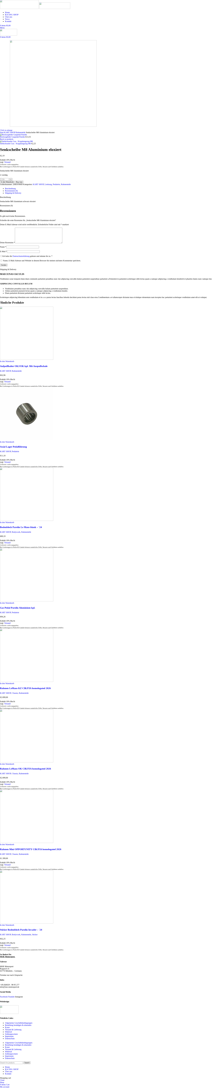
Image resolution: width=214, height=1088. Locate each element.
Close (2, 1080)
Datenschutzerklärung (21, 256)
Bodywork (16, 532)
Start (2, 132)
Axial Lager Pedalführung (13, 446)
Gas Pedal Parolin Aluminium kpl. (17, 607)
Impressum (9, 1036)
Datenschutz (10, 1038)
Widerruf (8, 1032)
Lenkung (48, 184)
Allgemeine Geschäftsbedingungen (18, 1023)
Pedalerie (56, 184)
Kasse (7, 1027)
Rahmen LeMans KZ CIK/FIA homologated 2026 (25, 688)
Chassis (15, 693)
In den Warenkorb (7, 182)
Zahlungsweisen (11, 1034)
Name (3, 247)
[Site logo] (19, 8)
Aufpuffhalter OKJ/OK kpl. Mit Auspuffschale (23, 366)
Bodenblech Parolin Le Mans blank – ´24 (21, 527)
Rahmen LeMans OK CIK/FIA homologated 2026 (25, 768)
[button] (7, 361)
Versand (7, 162)
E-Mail (3, 251)
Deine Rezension (7, 243)
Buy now (19, 182)
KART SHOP (10, 132)
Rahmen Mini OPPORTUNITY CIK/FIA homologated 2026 (30, 849)
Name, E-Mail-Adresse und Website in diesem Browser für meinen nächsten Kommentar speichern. (42, 261)
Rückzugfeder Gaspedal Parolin (12, 137)
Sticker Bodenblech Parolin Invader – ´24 (21, 929)
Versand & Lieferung (13, 1030)
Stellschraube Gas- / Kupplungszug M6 (15, 144)
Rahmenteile (21, 132)
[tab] (10, 188)
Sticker (35, 935)
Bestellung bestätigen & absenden (18, 1025)
